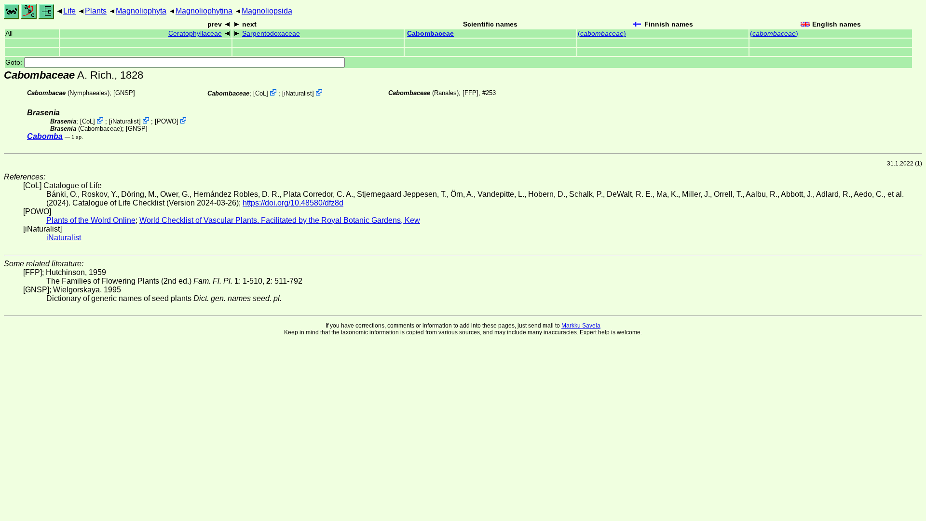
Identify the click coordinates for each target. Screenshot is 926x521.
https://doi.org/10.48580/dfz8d (293, 203)
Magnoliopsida (267, 11)
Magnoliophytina (204, 11)
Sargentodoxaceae (271, 33)
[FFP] (470, 92)
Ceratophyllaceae (195, 33)
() (602, 33)
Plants (96, 11)
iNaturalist (298, 93)
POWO (167, 121)
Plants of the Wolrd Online (91, 220)
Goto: (14, 62)
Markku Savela (580, 325)
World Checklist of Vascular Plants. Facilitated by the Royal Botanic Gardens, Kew (279, 220)
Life (69, 11)
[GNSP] (124, 92)
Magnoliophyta (141, 11)
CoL (260, 93)
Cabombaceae (430, 33)
